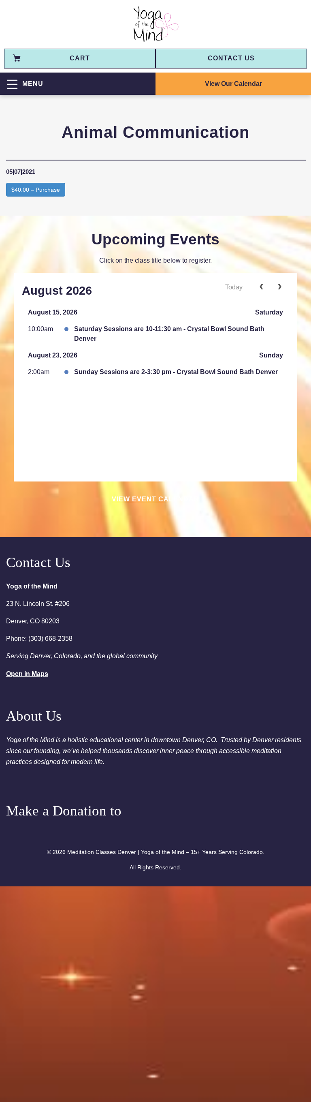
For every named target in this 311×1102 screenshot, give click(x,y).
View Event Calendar (155, 499)
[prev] (261, 288)
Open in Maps (27, 673)
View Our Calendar (233, 83)
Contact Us (231, 58)
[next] (279, 288)
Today (234, 287)
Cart (80, 58)
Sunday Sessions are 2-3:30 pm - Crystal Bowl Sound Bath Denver (176, 371)
